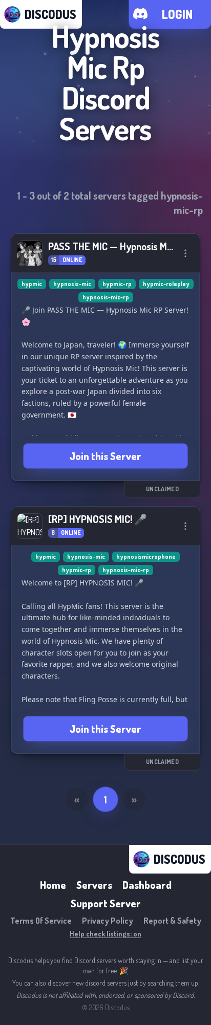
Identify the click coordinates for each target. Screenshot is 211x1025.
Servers (94, 884)
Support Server (106, 903)
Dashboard (147, 884)
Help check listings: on (105, 933)
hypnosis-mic (72, 284)
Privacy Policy (107, 920)
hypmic (32, 284)
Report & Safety (172, 920)
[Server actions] (185, 253)
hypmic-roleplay (166, 284)
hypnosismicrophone (146, 556)
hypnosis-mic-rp (105, 297)
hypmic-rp (117, 284)
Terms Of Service (41, 920)
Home (53, 884)
